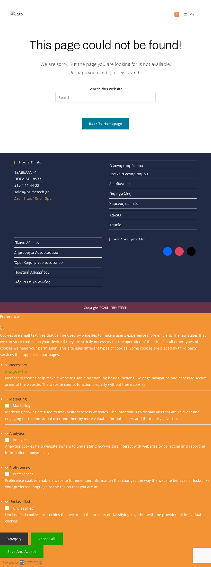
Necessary (18, 364)
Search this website (105, 88)
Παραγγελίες (120, 193)
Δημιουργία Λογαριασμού (36, 252)
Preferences (19, 467)
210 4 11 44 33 (26, 185)
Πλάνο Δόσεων (26, 242)
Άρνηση (14, 538)
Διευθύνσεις (119, 183)
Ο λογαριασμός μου (126, 165)
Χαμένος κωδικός (123, 203)
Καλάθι (115, 215)
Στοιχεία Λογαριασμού (128, 173)
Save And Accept (21, 551)
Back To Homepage (105, 123)
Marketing (18, 399)
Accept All (46, 538)
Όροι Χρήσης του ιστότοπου (38, 262)
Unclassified (19, 501)
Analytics (17, 433)
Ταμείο (115, 224)
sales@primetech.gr (31, 191)
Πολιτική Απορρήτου (32, 272)
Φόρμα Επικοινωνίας (32, 282)
